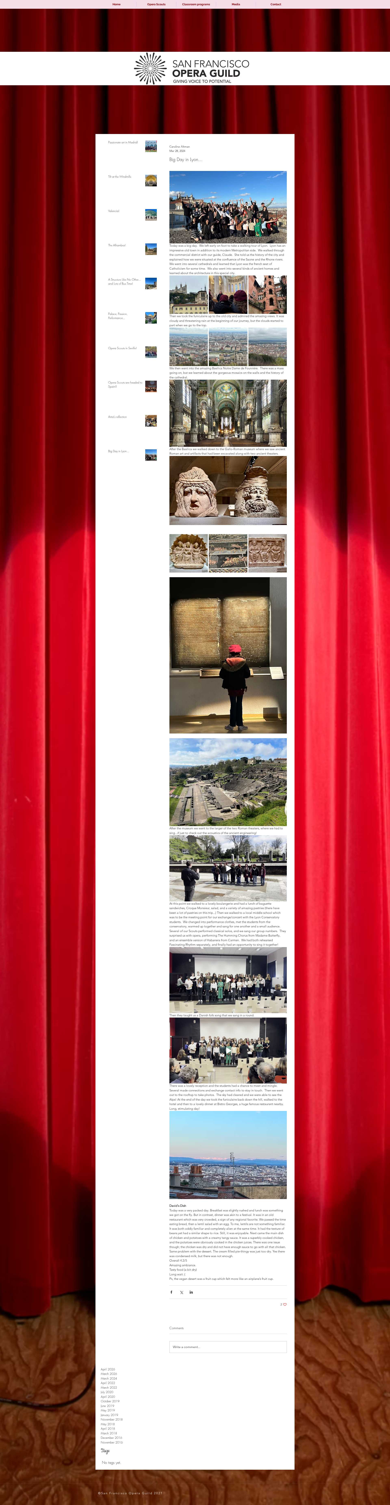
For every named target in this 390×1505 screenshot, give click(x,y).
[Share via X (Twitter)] (181, 1292)
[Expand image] (188, 295)
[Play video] (228, 868)
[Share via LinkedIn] (191, 1292)
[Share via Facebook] (171, 1292)
